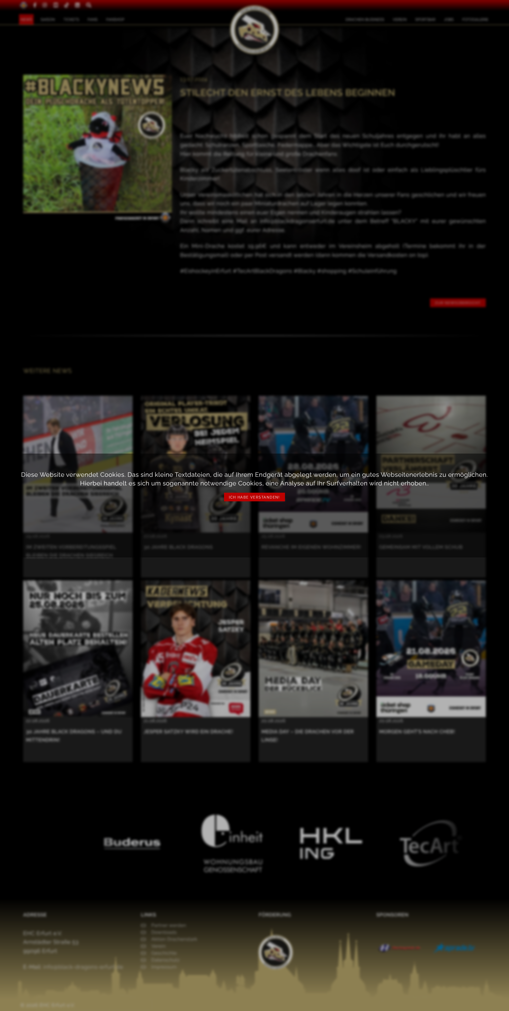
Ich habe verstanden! (254, 497)
